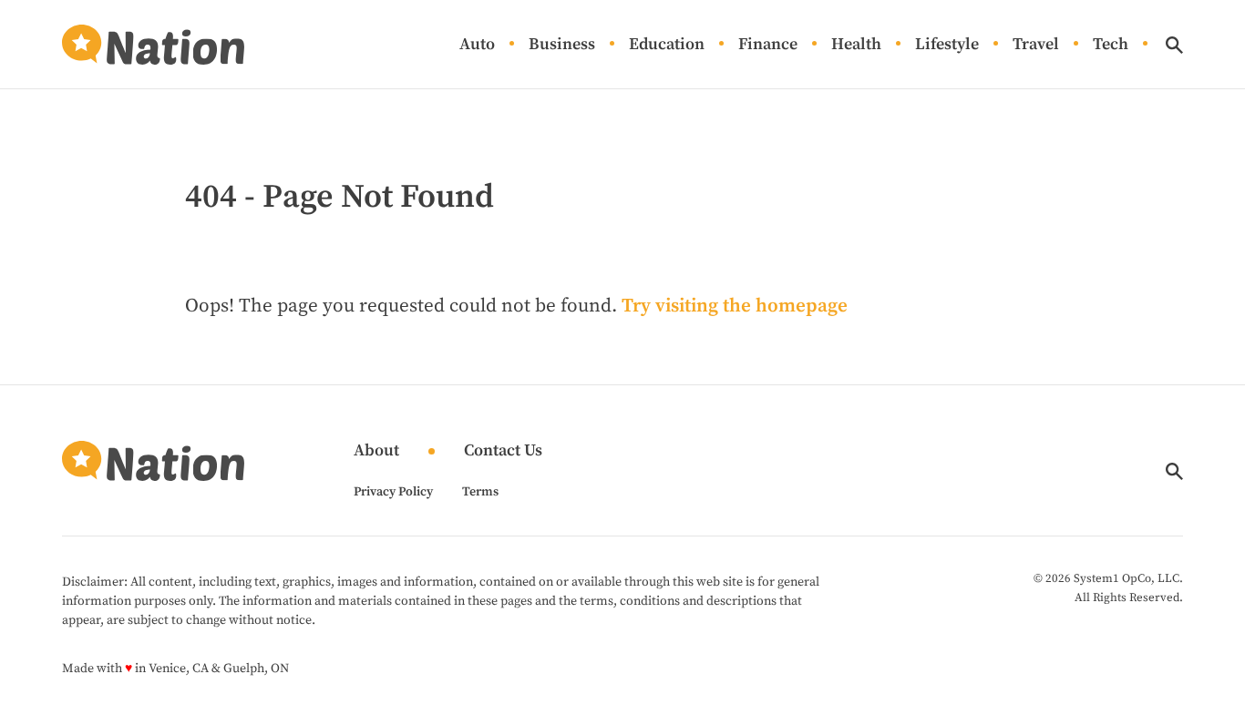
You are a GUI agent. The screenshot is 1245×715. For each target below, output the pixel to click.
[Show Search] (1174, 45)
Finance (767, 45)
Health (856, 45)
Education (667, 45)
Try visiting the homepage (735, 306)
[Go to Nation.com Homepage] (153, 45)
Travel (1036, 45)
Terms (480, 492)
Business (562, 45)
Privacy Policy (393, 492)
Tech (1110, 45)
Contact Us (503, 451)
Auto (477, 45)
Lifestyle (947, 45)
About (376, 451)
